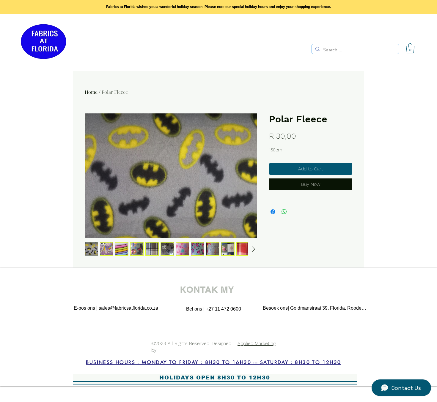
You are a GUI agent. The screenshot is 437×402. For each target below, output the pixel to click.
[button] (410, 48)
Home (91, 92)
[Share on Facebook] (272, 211)
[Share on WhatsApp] (284, 211)
